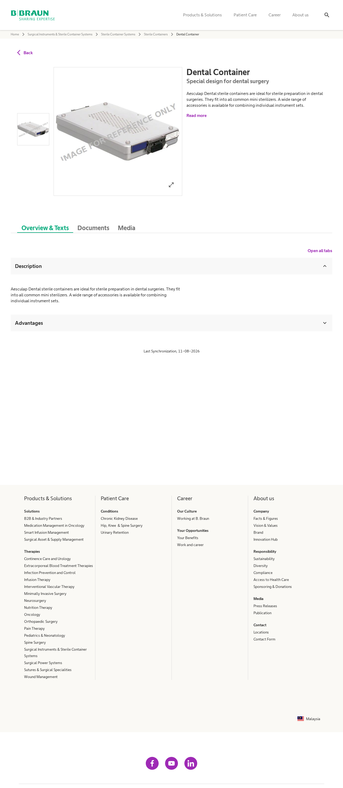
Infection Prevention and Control (50, 572)
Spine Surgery (35, 642)
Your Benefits (187, 538)
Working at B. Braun (193, 518)
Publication (262, 613)
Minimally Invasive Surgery (45, 593)
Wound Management (41, 677)
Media (258, 598)
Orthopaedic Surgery (41, 621)
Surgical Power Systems (43, 663)
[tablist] (171, 225)
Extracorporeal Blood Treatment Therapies (58, 566)
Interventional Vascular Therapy (49, 586)
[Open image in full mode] (171, 184)
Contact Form (264, 639)
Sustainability (264, 559)
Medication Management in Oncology (54, 525)
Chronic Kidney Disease (119, 518)
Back (28, 52)
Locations (261, 632)
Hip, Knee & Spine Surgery (122, 525)
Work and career (190, 545)
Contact (259, 625)
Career (275, 15)
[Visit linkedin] (190, 763)
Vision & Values (265, 525)
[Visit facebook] (152, 763)
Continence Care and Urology (47, 559)
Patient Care (245, 15)
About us (300, 15)
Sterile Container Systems (118, 34)
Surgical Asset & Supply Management (54, 539)
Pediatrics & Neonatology (44, 635)
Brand (258, 532)
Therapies (32, 551)
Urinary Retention (115, 532)
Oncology (32, 614)
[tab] (45, 227)
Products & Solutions (202, 15)
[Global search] (327, 15)
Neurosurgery (35, 600)
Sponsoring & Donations (272, 586)
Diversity (260, 566)
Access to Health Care (271, 579)
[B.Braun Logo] (33, 15)
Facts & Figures (265, 518)
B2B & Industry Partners (43, 518)
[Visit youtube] (171, 763)
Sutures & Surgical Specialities (48, 670)
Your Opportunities (192, 530)
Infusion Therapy (37, 579)
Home (15, 34)
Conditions (109, 511)
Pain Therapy (34, 628)
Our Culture (187, 511)
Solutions (32, 511)
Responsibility (264, 551)
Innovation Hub (265, 539)
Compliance (263, 572)
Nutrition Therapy (38, 607)
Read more (197, 115)
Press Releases (265, 606)
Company (261, 511)
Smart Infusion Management (46, 532)
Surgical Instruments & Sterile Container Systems (60, 34)
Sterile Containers (156, 34)
